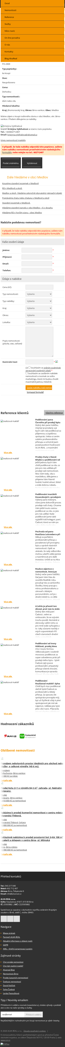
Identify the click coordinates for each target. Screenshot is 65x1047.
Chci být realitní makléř (13, 966)
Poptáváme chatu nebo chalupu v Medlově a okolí (25, 198)
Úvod (7, 3)
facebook (4, 919)
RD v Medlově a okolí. (12, 188)
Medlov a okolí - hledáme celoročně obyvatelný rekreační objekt (32, 193)
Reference (9, 17)
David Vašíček (9, 985)
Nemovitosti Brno (10, 973)
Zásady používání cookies (35, 1031)
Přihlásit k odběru (33, 1014)
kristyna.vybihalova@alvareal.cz (22, 134)
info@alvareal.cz (14, 893)
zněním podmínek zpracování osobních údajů (43, 369)
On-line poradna (12, 37)
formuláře (7, 152)
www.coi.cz (5, 1040)
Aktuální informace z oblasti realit (17, 941)
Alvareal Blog (9, 969)
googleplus (10, 919)
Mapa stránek (9, 933)
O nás (7, 44)
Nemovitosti (10, 10)
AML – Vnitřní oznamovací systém (17, 948)
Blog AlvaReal (11, 58)
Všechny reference (54, 412)
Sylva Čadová (9, 989)
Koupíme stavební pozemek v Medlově (20, 183)
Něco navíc (10, 30)
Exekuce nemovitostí (12, 981)
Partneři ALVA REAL (11, 937)
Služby (8, 24)
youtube (17, 919)
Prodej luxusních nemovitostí (15, 977)
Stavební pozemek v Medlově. (16, 202)
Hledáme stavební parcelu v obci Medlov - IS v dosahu (27, 207)
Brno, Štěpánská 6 (16, 891)
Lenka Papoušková (11, 993)
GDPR (5, 945)
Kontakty (9, 51)
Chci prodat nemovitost (13, 962)
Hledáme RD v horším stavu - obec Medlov (22, 212)
